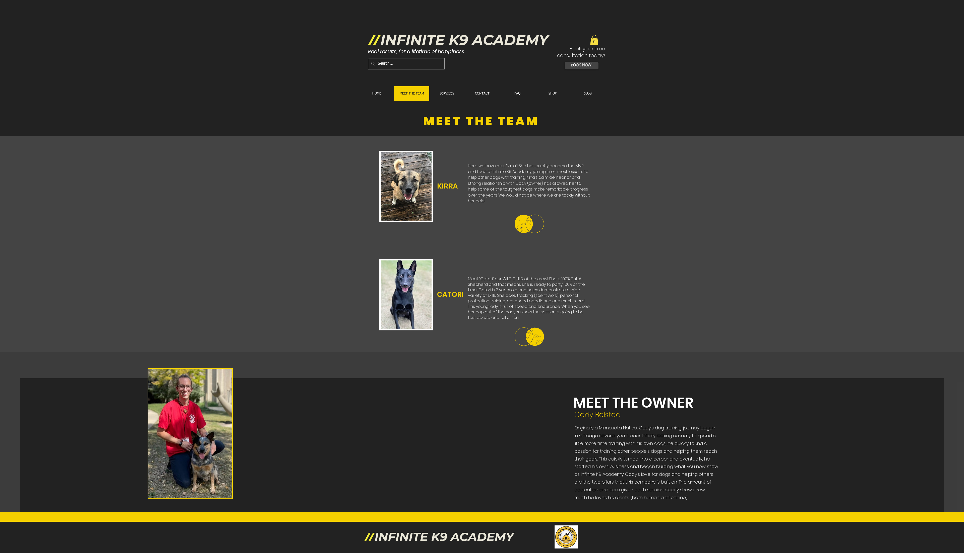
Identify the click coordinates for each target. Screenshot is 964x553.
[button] (594, 40)
